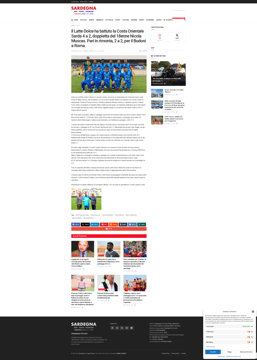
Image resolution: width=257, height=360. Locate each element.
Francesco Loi (95, 215)
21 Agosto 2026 (103, 266)
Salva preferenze (246, 352)
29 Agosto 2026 (76, 269)
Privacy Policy (84, 1)
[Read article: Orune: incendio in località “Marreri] (157, 93)
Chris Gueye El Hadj (82, 215)
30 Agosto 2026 (158, 83)
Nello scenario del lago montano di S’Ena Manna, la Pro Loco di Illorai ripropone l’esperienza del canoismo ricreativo (175, 105)
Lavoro (158, 20)
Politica (83, 20)
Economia (150, 20)
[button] (253, 312)
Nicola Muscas (88, 218)
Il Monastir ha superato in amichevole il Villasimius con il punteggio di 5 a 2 (108, 261)
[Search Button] (185, 19)
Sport (117, 20)
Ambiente (99, 20)
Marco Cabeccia (131, 215)
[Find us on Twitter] (122, 328)
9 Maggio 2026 (76, 307)
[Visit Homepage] (83, 10)
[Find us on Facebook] (112, 328)
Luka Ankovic (119, 215)
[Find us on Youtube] (132, 328)
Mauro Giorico (76, 218)
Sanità (91, 20)
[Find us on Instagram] (117, 328)
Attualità (109, 20)
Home (76, 20)
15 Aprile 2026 (102, 300)
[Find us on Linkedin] (127, 328)
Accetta (213, 352)
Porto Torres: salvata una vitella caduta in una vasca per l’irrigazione (174, 119)
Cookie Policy (221, 356)
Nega (230, 352)
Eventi (141, 20)
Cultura (125, 20)
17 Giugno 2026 (129, 271)
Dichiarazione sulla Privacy (233, 356)
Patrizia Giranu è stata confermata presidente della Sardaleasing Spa (107, 295)
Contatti (91, 1)
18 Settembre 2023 (76, 51)
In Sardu (169, 20)
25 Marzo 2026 (129, 305)
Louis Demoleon (107, 215)
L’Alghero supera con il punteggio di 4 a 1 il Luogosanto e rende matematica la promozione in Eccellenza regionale (135, 297)
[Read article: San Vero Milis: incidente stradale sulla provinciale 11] (168, 73)
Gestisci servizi (210, 346)
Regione (134, 20)
